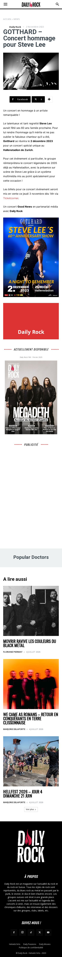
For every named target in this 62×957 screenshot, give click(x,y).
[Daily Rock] (6, 27)
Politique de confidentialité (31, 947)
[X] (39, 932)
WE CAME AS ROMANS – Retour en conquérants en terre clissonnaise (30, 718)
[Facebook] (14, 932)
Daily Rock (15, 27)
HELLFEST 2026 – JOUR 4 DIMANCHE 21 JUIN (22, 793)
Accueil (7, 19)
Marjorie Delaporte (14, 729)
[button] (5, 4)
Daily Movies (44, 944)
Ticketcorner (10, 198)
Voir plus (30, 809)
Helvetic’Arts (14, 944)
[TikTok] (31, 932)
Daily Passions (29, 944)
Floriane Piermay (12, 651)
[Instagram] (22, 932)
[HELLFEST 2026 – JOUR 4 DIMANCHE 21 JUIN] (31, 761)
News (17, 19)
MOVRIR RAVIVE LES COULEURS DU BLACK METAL (29, 643)
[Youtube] (48, 932)
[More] (49, 99)
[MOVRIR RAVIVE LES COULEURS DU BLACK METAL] (31, 611)
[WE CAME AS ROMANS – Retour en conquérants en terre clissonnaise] (31, 684)
